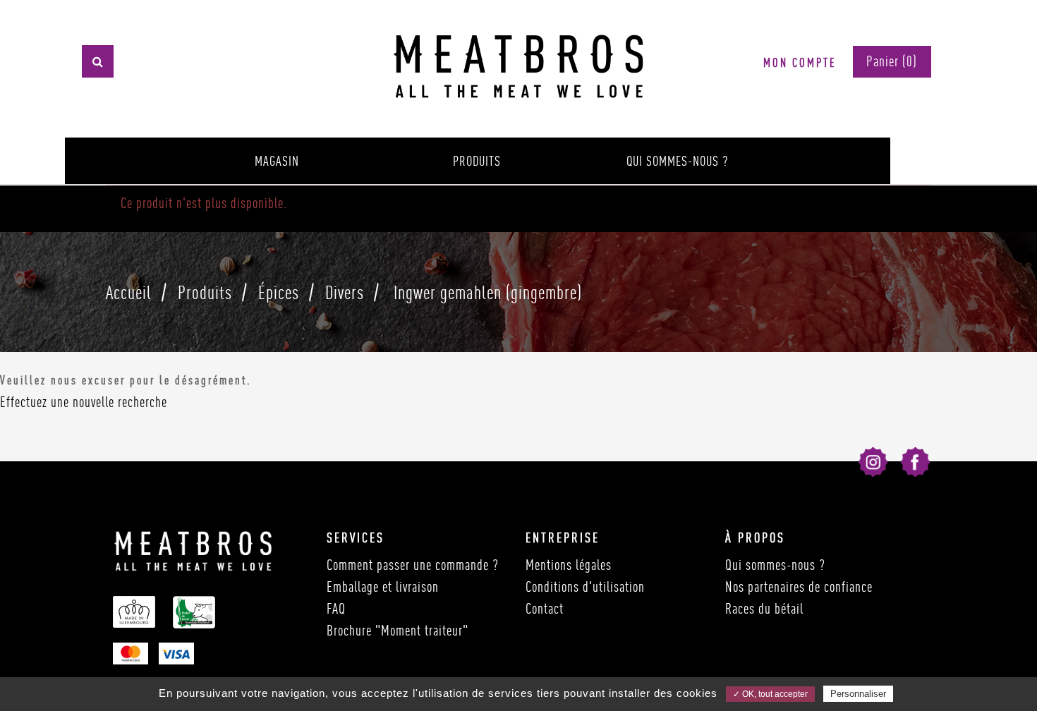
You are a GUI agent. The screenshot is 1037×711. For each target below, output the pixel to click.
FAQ (336, 608)
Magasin (277, 160)
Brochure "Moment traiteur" (397, 630)
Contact (545, 608)
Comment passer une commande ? (413, 564)
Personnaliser (858, 693)
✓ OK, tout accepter (770, 694)
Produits (477, 160)
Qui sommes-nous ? (677, 160)
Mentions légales (569, 564)
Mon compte (800, 62)
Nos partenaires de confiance (799, 586)
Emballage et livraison (383, 586)
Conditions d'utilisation (585, 586)
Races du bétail (764, 608)
